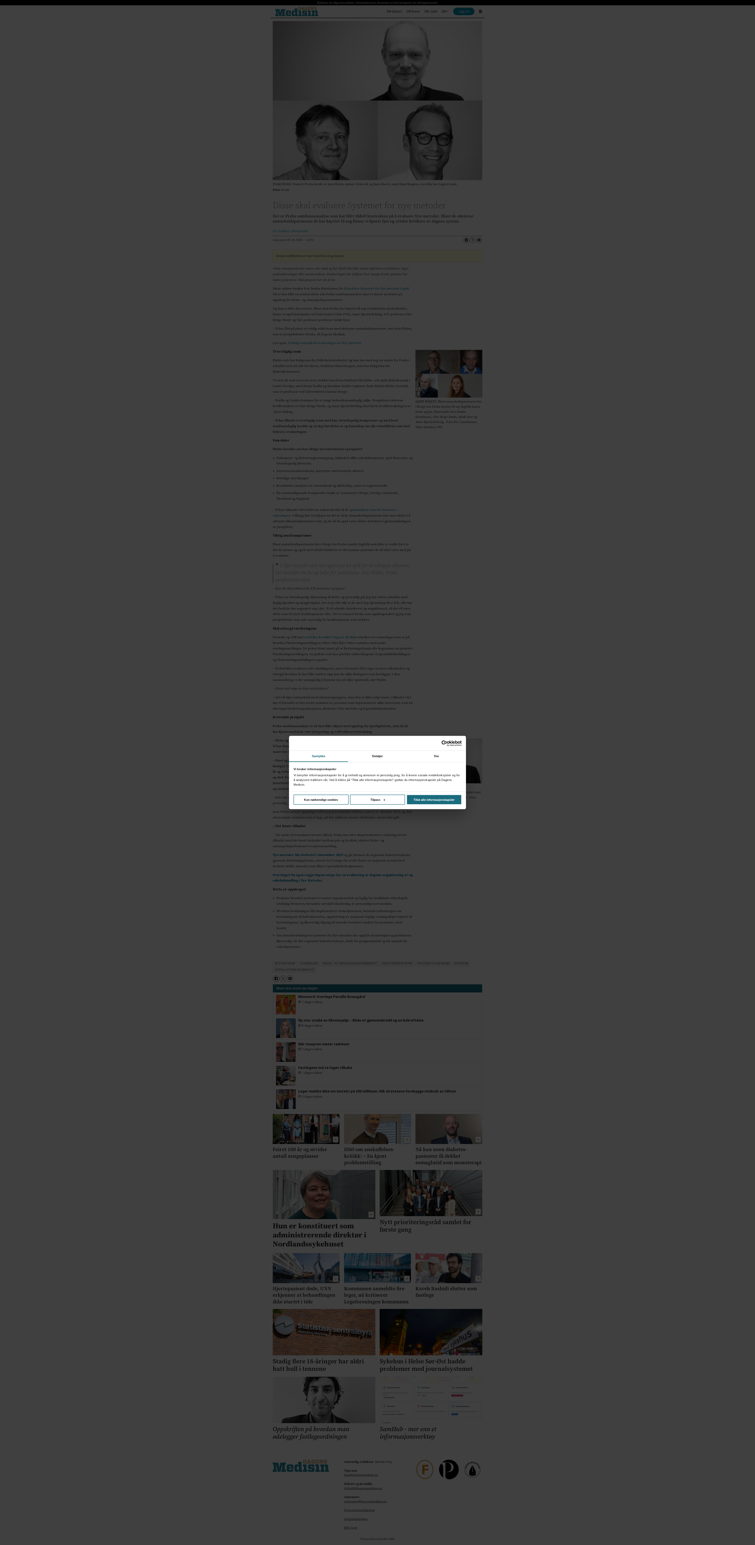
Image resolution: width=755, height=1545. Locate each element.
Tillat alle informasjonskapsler (434, 799)
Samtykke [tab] (318, 756)
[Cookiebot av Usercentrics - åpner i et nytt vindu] (444, 743)
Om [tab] (436, 756)
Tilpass (375, 799)
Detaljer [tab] (377, 756)
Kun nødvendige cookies (321, 799)
